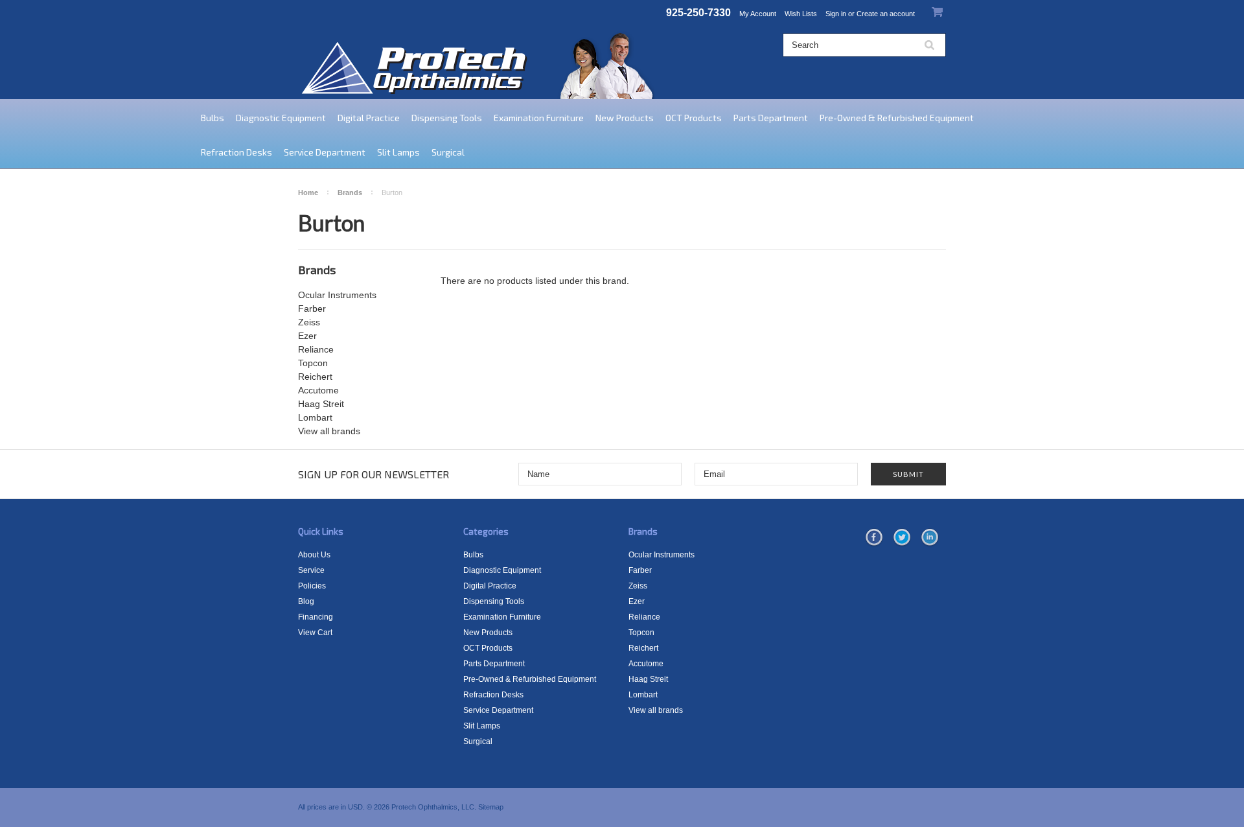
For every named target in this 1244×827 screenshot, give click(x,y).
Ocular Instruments (337, 295)
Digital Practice (369, 117)
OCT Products (693, 117)
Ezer (307, 336)
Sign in (835, 13)
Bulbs (212, 117)
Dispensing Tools (446, 117)
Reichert (315, 376)
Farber (312, 308)
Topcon (313, 363)
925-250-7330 (698, 12)
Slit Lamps (398, 151)
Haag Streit (321, 404)
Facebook (874, 538)
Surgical (448, 151)
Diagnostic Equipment (281, 117)
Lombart (315, 417)
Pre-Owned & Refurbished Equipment (897, 117)
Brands (350, 192)
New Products (624, 117)
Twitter (902, 538)
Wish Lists (801, 13)
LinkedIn (929, 538)
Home (308, 192)
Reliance (316, 349)
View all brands (329, 431)
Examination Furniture (539, 117)
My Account (757, 13)
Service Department (324, 151)
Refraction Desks (236, 151)
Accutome (318, 390)
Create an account (886, 13)
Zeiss (309, 322)
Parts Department (770, 117)
